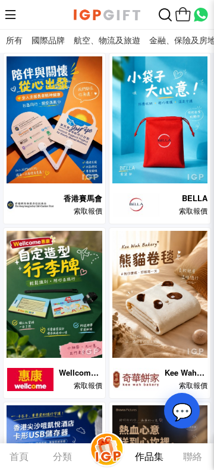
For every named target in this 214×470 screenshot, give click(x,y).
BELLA (194, 198)
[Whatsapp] (201, 15)
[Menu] (13, 15)
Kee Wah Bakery (181, 372)
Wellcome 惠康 (77, 372)
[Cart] (183, 15)
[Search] (165, 15)
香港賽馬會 (83, 198)
